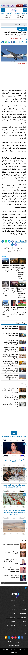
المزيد (3, 582)
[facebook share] (12, 42)
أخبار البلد (9, 13)
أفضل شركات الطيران (14, 251)
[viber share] (15, 244)
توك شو (13, 609)
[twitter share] (9, 42)
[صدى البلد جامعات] (13, 6)
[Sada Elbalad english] (3, 6)
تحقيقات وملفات (11, 629)
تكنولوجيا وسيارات (11, 625)
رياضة (14, 605)
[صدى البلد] (14, 10)
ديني (14, 613)
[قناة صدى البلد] (25, 6)
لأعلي (23, 588)
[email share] (2, 42)
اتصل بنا (10, 641)
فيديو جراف (23, 621)
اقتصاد (24, 625)
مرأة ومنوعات (23, 613)
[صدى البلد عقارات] (8, 6)
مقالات (24, 633)
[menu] (25, 10)
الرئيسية (24, 13)
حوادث (24, 605)
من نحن (18, 641)
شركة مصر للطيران (9, 247)
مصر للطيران (20, 247)
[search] (3, 10)
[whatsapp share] (6, 42)
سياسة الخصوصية (14, 645)
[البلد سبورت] (19, 6)
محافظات (13, 621)
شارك (16, 42)
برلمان (24, 629)
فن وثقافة (24, 609)
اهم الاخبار (17, 13)
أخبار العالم (23, 617)
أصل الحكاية (12, 617)
